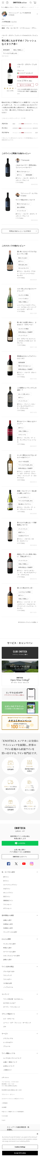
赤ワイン (24, 7)
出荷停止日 (11, 1085)
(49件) (12, 90)
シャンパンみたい (23, 298)
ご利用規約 (5, 1103)
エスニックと (22, 434)
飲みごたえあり (22, 258)
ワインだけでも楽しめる (10, 53)
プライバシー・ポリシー (8, 1094)
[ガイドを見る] (7, 2)
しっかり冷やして (23, 497)
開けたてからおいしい (23, 171)
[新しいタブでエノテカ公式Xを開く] (16, 863)
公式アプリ (23, 857)
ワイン (17, 7)
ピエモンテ (29, 73)
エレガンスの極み (23, 295)
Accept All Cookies (20, 1153)
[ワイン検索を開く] (30, 2)
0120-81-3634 (14, 1082)
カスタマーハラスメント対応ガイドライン (13, 1098)
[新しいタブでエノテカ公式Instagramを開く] (31, 863)
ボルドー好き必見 (23, 461)
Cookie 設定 (5, 1116)
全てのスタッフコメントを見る (27, 622)
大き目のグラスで (23, 536)
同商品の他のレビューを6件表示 (20, 231)
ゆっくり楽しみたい (24, 394)
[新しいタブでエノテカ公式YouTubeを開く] (24, 863)
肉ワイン (19, 175)
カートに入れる (26, 85)
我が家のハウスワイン (24, 504)
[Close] (37, 1134)
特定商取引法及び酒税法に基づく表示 (12, 1090)
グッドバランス (21, 211)
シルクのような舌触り (24, 592)
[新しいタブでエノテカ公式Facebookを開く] (8, 863)
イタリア (31, 7)
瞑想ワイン (21, 532)
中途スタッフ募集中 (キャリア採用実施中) (13, 1111)
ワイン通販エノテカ (7, 7)
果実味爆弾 (6, 50)
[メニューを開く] (3, 2)
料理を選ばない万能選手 (25, 332)
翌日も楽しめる (22, 265)
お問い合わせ (5, 1077)
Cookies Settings (20, 1147)
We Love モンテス (23, 268)
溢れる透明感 (21, 207)
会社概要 (4, 1107)
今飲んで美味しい (18, 50)
